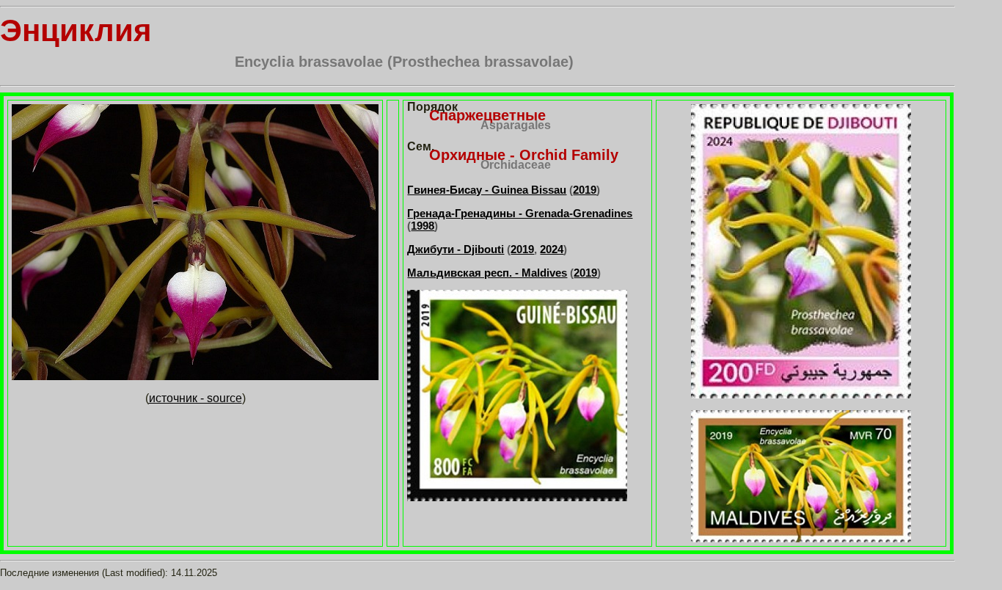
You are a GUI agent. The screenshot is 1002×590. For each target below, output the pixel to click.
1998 (422, 225)
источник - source (195, 398)
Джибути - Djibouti (455, 249)
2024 (551, 249)
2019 (584, 189)
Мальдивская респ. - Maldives (487, 272)
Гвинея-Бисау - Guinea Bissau (486, 189)
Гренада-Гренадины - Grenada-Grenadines (519, 213)
